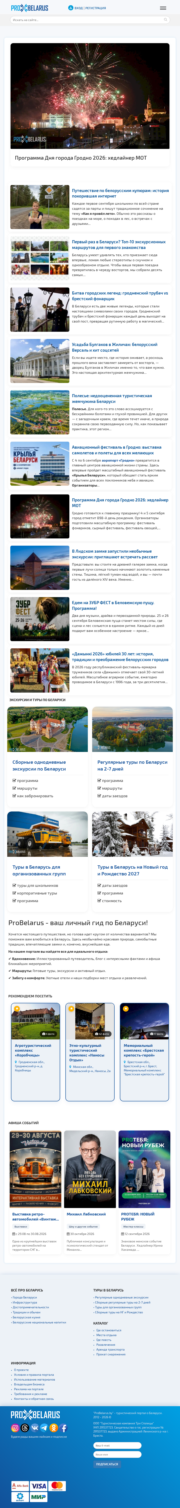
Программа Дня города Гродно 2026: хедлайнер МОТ (81, 157)
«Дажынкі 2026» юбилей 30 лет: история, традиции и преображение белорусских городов (120, 656)
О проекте (21, 1370)
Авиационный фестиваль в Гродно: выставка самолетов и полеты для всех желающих (117, 449)
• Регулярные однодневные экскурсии (120, 1297)
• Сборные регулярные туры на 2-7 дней (121, 1302)
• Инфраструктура (24, 1302)
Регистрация (95, 8)
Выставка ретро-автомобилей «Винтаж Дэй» (34, 1217)
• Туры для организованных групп (117, 1307)
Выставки (20, 1226)
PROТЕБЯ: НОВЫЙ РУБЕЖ (138, 1216)
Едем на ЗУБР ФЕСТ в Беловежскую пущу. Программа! (113, 605)
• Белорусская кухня (25, 1317)
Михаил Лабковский (86, 1214)
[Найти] (165, 19)
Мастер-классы (133, 1226)
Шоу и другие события (83, 1226)
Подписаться (107, 1464)
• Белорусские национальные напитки (38, 1322)
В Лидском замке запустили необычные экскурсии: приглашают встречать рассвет (115, 554)
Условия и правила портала (34, 1374)
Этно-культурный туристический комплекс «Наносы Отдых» (86, 1052)
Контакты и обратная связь (34, 1398)
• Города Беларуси (24, 1297)
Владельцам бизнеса (29, 1384)
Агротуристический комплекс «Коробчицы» (33, 1050)
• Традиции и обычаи (25, 1312)
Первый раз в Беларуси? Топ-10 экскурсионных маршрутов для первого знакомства (119, 244)
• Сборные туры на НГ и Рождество (118, 1312)
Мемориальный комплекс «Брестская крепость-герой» (144, 1050)
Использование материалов (34, 1379)
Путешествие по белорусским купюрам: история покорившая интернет (120, 193)
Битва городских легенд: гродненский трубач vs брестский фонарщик (120, 295)
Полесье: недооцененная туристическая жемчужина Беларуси (112, 398)
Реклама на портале (29, 1389)
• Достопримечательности (30, 1307)
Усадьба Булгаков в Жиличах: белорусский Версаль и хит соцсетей (114, 347)
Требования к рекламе (30, 1394)
